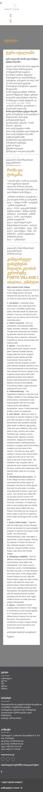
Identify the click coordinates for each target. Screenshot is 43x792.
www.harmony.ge (8, 755)
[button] (15, 5)
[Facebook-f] (2, 759)
